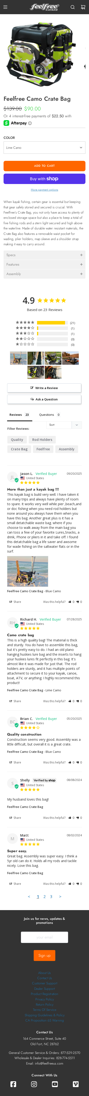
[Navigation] (5, 7)
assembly (67, 449)
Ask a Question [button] (47, 399)
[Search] (72, 7)
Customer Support (44, 983)
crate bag (19, 449)
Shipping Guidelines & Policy (45, 1015)
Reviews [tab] (15, 414)
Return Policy (44, 1004)
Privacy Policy (44, 999)
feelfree (43, 449)
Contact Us (44, 978)
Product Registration (44, 993)
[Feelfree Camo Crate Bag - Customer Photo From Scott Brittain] (70, 358)
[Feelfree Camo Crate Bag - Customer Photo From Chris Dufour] (53, 358)
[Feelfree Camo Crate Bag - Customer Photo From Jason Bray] (36, 372)
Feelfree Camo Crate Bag (25, 591)
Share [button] (17, 602)
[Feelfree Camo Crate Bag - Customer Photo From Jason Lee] (18, 358)
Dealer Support (44, 988)
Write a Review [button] (46, 388)
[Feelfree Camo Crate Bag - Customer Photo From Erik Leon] (53, 372)
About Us (44, 972)
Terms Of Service (44, 1009)
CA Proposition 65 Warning (44, 1020)
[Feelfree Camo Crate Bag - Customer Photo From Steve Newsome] (36, 358)
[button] (44, 255)
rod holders (42, 439)
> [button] (60, 896)
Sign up (44, 955)
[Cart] (83, 7)
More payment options (44, 190)
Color (9, 137)
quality (17, 439)
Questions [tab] (46, 414)
